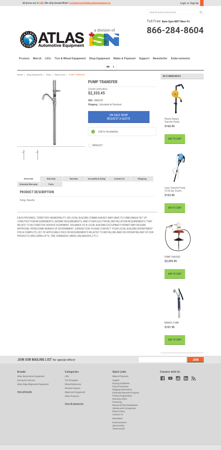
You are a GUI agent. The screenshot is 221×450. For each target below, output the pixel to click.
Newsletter (160, 58)
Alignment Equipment (75, 392)
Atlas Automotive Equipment (31, 376)
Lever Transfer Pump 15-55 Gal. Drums (175, 189)
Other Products (72, 396)
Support (144, 58)
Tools (48, 75)
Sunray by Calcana (26, 380)
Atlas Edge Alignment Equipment (33, 384)
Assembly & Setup (96, 178)
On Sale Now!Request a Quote (118, 116)
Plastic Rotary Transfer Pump (172, 120)
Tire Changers (71, 380)
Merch (37, 58)
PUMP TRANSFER (77, 75)
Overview (28, 178)
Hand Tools (60, 75)
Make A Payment (124, 58)
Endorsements (180, 58)
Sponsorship (118, 425)
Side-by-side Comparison (124, 408)
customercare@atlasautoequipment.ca (90, 3)
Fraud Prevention (120, 386)
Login (183, 3)
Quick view (176, 112)
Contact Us (119, 178)
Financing (117, 402)
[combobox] (111, 66)
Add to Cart (175, 138)
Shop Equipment (99, 58)
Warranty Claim (119, 399)
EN (108, 66)
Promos (24, 58)
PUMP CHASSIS (172, 256)
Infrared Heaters (72, 388)
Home (20, 75)
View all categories (74, 404)
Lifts (48, 58)
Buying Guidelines (121, 383)
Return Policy (118, 411)
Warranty (51, 178)
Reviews (74, 178)
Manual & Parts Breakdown (125, 405)
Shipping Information (122, 389)
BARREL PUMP (172, 322)
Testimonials (118, 429)
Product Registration (122, 396)
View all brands (24, 392)
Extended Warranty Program (125, 393)
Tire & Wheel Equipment (70, 58)
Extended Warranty (28, 184)
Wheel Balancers (73, 384)
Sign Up (194, 3)
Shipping (142, 178)
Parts (51, 184)
